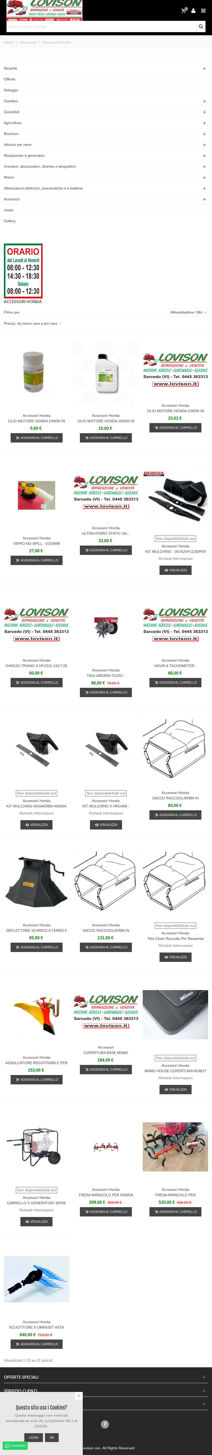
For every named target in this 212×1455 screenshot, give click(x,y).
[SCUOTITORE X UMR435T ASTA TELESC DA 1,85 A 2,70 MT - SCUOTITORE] (36, 1279)
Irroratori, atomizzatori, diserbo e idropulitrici (40, 166)
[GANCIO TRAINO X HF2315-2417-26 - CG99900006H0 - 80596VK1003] (36, 622)
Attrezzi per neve (18, 144)
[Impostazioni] (193, 10)
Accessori (12, 199)
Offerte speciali (21, 1377)
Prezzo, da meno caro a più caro (31, 323)
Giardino (11, 101)
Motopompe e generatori (24, 155)
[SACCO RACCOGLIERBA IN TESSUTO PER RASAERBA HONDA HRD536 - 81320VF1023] (106, 882)
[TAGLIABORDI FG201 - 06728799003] (106, 627)
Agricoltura (12, 123)
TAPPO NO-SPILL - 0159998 (36, 543)
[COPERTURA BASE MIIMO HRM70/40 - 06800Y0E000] (106, 1009)
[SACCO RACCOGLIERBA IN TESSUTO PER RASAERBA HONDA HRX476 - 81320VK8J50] (175, 749)
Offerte (9, 79)
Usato (8, 210)
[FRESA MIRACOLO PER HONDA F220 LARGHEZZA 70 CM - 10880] (106, 1147)
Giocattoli (11, 112)
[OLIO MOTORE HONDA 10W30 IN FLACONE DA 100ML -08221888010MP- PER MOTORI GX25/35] (36, 372)
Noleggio (11, 90)
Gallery (10, 221)
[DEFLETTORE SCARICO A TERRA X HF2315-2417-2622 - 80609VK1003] (36, 882)
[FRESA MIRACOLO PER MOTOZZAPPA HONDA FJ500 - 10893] (175, 1147)
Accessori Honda (36, 415)
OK (52, 1437)
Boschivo (11, 134)
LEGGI (33, 1437)
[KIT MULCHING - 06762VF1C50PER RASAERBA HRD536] (175, 495)
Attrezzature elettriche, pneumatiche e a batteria (43, 188)
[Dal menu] (203, 10)
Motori (9, 177)
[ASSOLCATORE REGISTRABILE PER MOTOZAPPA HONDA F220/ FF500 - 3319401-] (36, 1014)
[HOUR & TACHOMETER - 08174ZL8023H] (175, 622)
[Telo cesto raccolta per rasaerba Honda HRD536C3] (175, 882)
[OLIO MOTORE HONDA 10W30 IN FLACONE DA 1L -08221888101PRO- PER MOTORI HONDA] (175, 367)
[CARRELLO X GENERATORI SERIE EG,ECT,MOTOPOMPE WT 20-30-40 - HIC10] (36, 1147)
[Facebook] (105, 1424)
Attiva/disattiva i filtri (186, 312)
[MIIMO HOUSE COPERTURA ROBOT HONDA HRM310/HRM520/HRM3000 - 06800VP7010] (175, 1014)
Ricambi (10, 68)
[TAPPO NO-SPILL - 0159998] (36, 495)
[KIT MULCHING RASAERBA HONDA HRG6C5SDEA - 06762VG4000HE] (36, 749)
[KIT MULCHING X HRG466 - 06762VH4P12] (106, 749)
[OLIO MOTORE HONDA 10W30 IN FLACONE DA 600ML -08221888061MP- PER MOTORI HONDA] (106, 372)
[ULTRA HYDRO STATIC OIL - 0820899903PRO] (106, 490)
